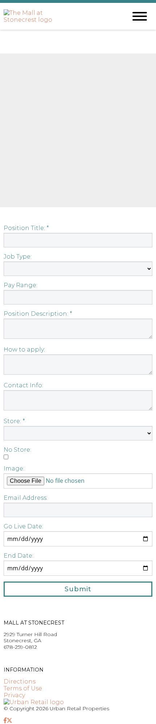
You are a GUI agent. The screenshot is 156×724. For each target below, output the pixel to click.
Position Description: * (38, 313)
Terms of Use (23, 688)
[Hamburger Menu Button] (139, 16)
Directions (20, 681)
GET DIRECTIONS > (29, 658)
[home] (60, 16)
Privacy (14, 695)
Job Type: (18, 256)
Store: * (14, 421)
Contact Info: (23, 385)
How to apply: (24, 349)
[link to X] (9, 720)
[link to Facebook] (5, 720)
